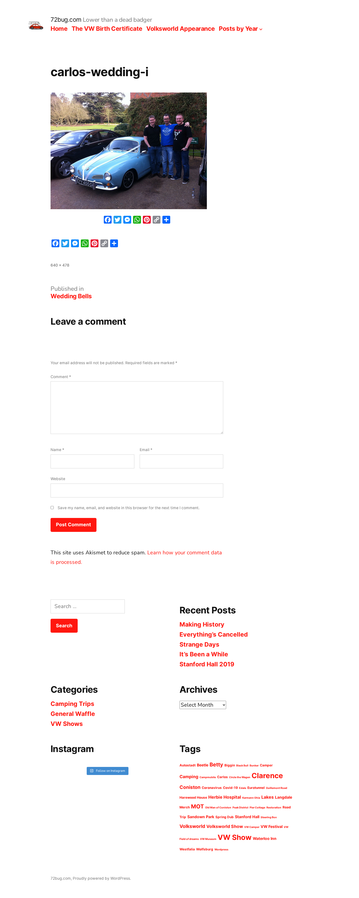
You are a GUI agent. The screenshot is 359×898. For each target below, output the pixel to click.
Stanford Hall (247, 817)
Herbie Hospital (224, 797)
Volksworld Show (224, 826)
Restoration (273, 807)
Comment (61, 376)
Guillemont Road (276, 788)
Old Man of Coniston (218, 807)
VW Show (235, 837)
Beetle (202, 765)
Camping (189, 776)
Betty (216, 764)
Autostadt (188, 765)
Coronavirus (212, 788)
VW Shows (67, 723)
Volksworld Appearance (180, 28)
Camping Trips (72, 703)
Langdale (283, 797)
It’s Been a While (204, 654)
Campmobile (208, 777)
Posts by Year (238, 28)
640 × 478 (60, 265)
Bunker (254, 765)
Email (146, 449)
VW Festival (272, 826)
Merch (185, 807)
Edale (242, 788)
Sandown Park (200, 817)
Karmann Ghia (251, 797)
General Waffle (73, 713)
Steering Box (269, 817)
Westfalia (187, 849)
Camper (266, 765)
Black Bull (242, 765)
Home (59, 28)
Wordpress (221, 849)
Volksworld (192, 826)
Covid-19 (230, 788)
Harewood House (193, 797)
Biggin (229, 765)
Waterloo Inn (264, 838)
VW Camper (251, 827)
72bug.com (66, 19)
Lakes (267, 797)
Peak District (240, 807)
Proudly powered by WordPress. (102, 878)
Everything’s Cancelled (214, 634)
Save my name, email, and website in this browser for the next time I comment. (129, 508)
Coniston (190, 787)
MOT (197, 806)
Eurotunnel (256, 788)
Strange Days (199, 644)
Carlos (222, 777)
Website (58, 478)
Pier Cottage (257, 807)
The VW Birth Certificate (107, 28)
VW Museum (208, 839)
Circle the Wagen (239, 777)
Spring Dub (224, 817)
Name (57, 449)
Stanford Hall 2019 (207, 664)
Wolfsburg (204, 849)
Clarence (267, 775)
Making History (202, 624)
